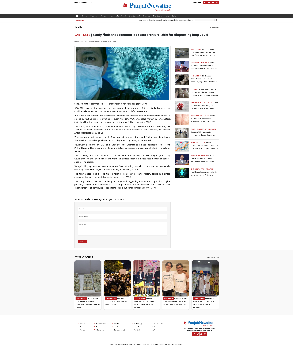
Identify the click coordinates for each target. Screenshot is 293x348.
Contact (154, 327)
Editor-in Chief (157, 324)
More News (214, 27)
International (121, 16)
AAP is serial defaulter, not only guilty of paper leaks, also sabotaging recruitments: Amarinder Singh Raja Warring (173, 20)
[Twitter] (209, 2)
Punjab (103, 16)
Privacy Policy (169, 344)
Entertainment (134, 16)
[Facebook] (205, 2)
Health (116, 327)
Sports (116, 324)
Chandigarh (157, 16)
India (111, 16)
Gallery (175, 16)
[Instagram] (217, 2)
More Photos (213, 257)
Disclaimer (179, 344)
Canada (84, 16)
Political (137, 330)
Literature (137, 327)
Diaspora (93, 16)
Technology (138, 324)
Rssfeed (154, 330)
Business (146, 16)
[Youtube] (213, 2)
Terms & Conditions (157, 344)
